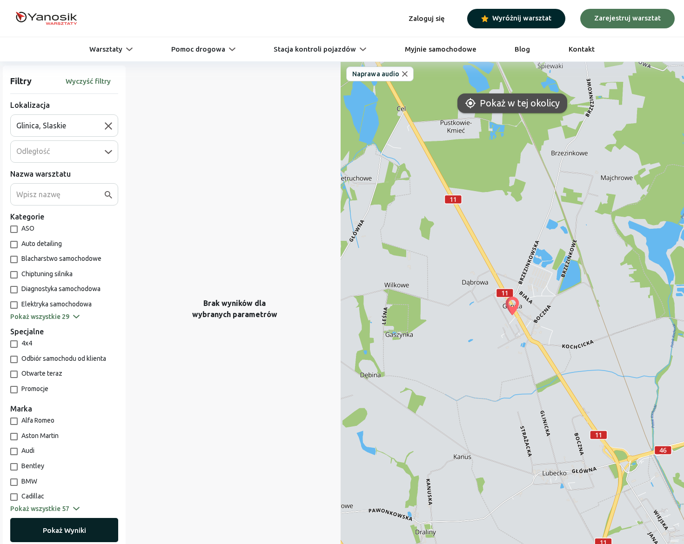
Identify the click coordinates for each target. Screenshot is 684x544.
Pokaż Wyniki (64, 530)
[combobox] (60, 125)
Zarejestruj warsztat (627, 18)
